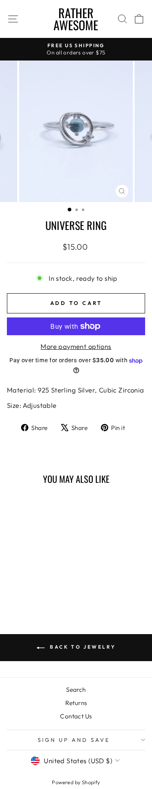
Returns (76, 703)
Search (76, 689)
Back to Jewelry (82, 647)
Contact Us (76, 716)
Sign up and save (74, 740)
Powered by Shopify (76, 782)
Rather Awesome (76, 19)
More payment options (76, 346)
